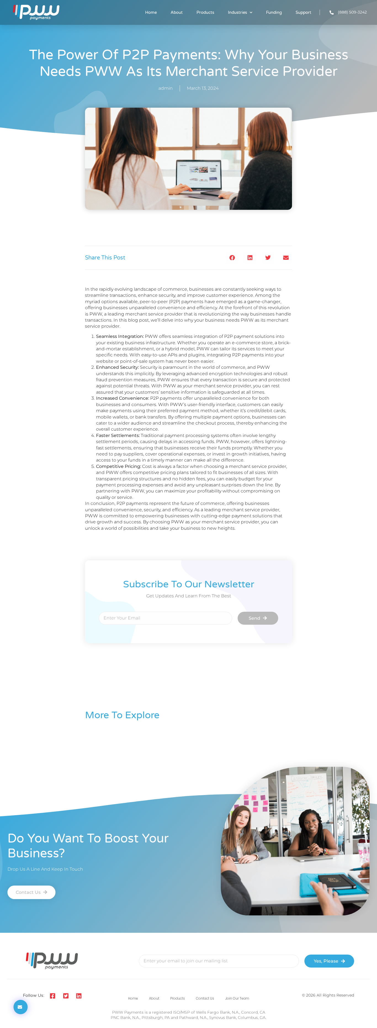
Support (303, 12)
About (177, 12)
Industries (237, 12)
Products (205, 12)
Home (151, 12)
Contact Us (205, 998)
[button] (232, 257)
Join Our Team (237, 998)
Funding (274, 12)
